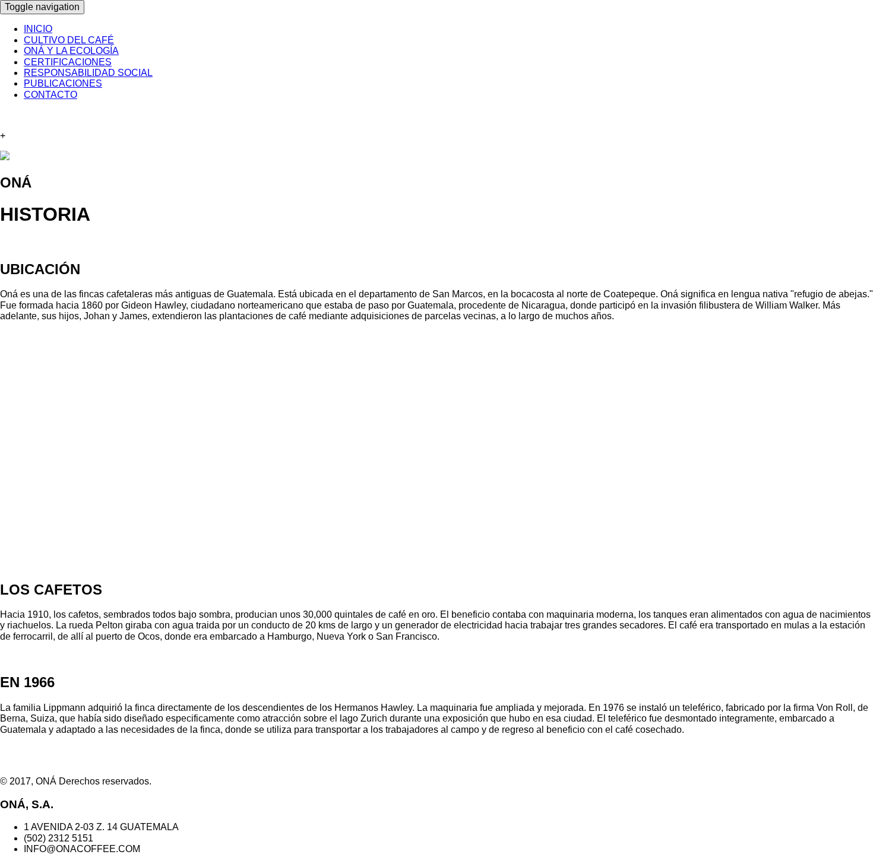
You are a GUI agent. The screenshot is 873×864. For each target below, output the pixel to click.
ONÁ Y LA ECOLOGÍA (71, 51)
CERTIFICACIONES (68, 62)
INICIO (38, 29)
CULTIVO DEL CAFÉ (69, 40)
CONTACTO (50, 95)
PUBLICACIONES (63, 83)
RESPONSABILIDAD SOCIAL (88, 73)
